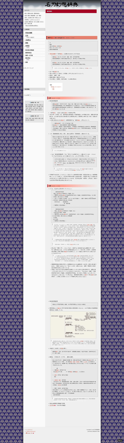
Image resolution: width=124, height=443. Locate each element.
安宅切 (30, 108)
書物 (40, 15)
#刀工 (28, 37)
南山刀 (34, 106)
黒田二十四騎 (89, 224)
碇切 (27, 108)
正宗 (26, 35)
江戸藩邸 (38, 106)
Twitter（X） (30, 433)
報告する (120, 440)
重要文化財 (30, 13)
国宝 (26, 13)
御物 (29, 15)
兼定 (38, 104)
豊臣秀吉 (27, 58)
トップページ (29, 429)
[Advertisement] (34, 78)
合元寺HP (52, 405)
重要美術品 (36, 13)
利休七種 (30, 23)
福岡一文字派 (29, 55)
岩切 (42, 106)
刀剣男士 (27, 19)
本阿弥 (27, 46)
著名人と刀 (38, 17)
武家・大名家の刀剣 (29, 17)
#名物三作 (32, 37)
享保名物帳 (28, 33)
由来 (53, 88)
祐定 (37, 108)
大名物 (26, 21)
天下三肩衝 (36, 21)
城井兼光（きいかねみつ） (56, 86)
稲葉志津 (29, 111)
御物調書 (33, 15)
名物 (26, 15)
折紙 (35, 104)
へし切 (33, 108)
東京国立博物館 (29, 50)
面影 (26, 62)
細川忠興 (30, 106)
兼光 (27, 104)
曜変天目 (31, 21)
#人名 (28, 47)
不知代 (40, 108)
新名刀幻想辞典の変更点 (32, 25)
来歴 (53, 89)
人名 (37, 15)
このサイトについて (35, 19)
